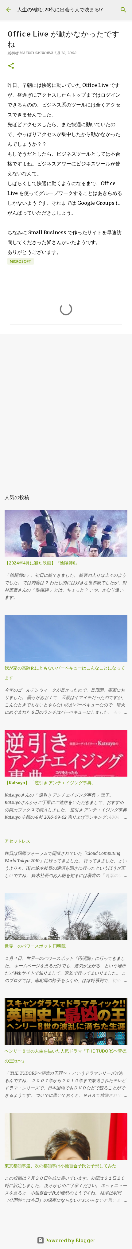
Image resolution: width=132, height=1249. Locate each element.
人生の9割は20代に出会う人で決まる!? (60, 9)
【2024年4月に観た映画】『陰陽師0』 (42, 562)
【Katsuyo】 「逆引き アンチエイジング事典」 (50, 782)
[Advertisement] (66, 409)
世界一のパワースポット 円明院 (35, 946)
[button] (11, 66)
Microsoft (20, 261)
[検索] (123, 9)
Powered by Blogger (69, 1240)
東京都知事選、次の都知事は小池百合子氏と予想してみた (60, 1165)
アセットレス (17, 841)
